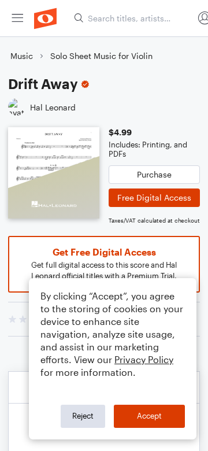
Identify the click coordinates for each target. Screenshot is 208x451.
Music (21, 56)
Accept (149, 415)
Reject (83, 415)
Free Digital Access (154, 197)
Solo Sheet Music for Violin (101, 56)
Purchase (154, 174)
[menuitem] (17, 18)
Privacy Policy (143, 359)
